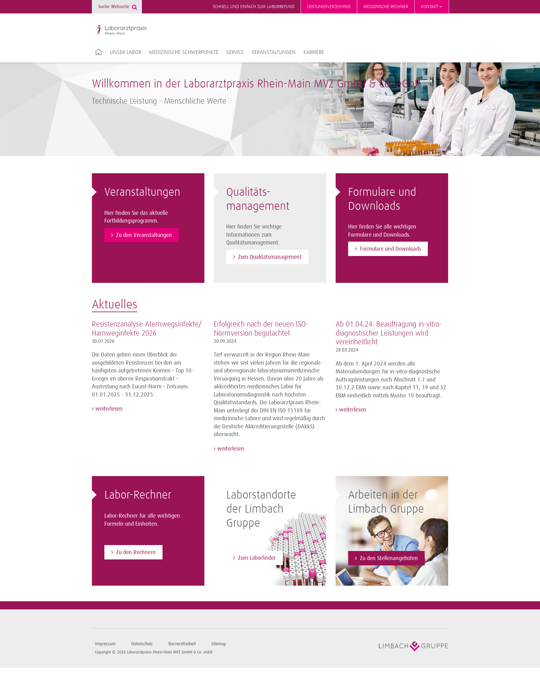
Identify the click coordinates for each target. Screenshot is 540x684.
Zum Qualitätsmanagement (270, 257)
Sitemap (218, 644)
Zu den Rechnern (136, 552)
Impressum (105, 644)
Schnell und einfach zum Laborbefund (254, 6)
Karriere (313, 52)
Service (235, 52)
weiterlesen (108, 409)
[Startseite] (122, 30)
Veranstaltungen (274, 52)
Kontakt (430, 6)
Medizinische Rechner (385, 6)
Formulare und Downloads (390, 249)
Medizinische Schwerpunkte (183, 52)
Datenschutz (142, 644)
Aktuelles (115, 305)
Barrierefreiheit (182, 644)
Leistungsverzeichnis (329, 6)
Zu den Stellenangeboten (389, 558)
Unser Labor (125, 52)
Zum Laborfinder (257, 558)
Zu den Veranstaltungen (144, 235)
